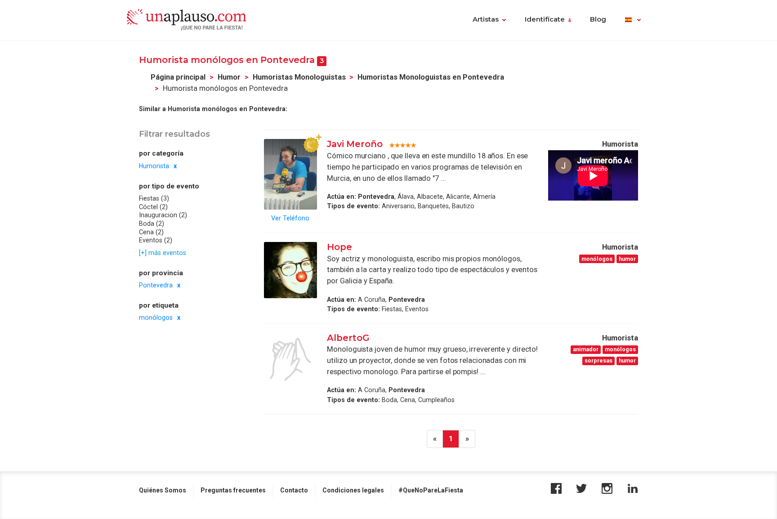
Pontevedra (156, 285)
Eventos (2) (155, 240)
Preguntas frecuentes (233, 490)
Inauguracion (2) (163, 215)
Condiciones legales (353, 490)
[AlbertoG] (290, 359)
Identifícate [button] (545, 19)
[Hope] (290, 270)
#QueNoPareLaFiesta (430, 490)
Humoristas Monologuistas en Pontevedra (430, 77)
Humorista (154, 165)
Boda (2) (151, 223)
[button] (633, 20)
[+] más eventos (162, 252)
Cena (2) (151, 231)
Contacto (294, 490)
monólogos (156, 317)
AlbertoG (348, 337)
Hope (339, 247)
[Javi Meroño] (290, 174)
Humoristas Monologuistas (299, 77)
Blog (598, 19)
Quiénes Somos (162, 490)
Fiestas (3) (154, 198)
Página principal (178, 77)
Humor (229, 77)
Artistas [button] (486, 19)
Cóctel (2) (153, 206)
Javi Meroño (355, 144)
